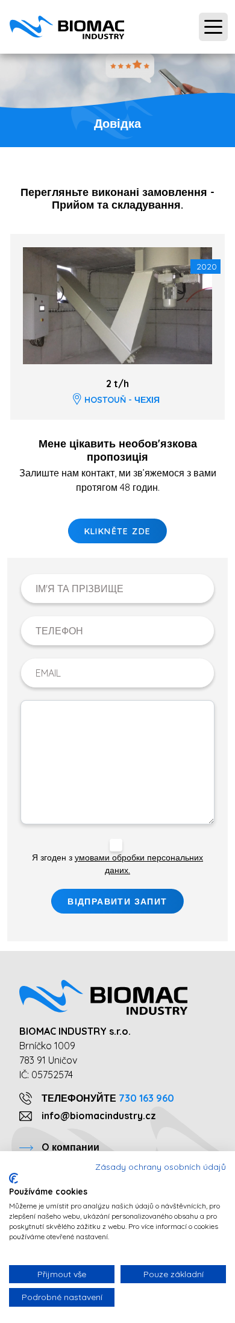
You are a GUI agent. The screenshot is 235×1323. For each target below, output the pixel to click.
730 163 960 (146, 1098)
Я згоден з (117, 864)
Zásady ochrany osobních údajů (160, 1166)
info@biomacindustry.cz (99, 1116)
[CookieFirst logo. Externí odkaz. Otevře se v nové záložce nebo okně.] (13, 1178)
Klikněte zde (117, 531)
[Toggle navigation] (213, 27)
